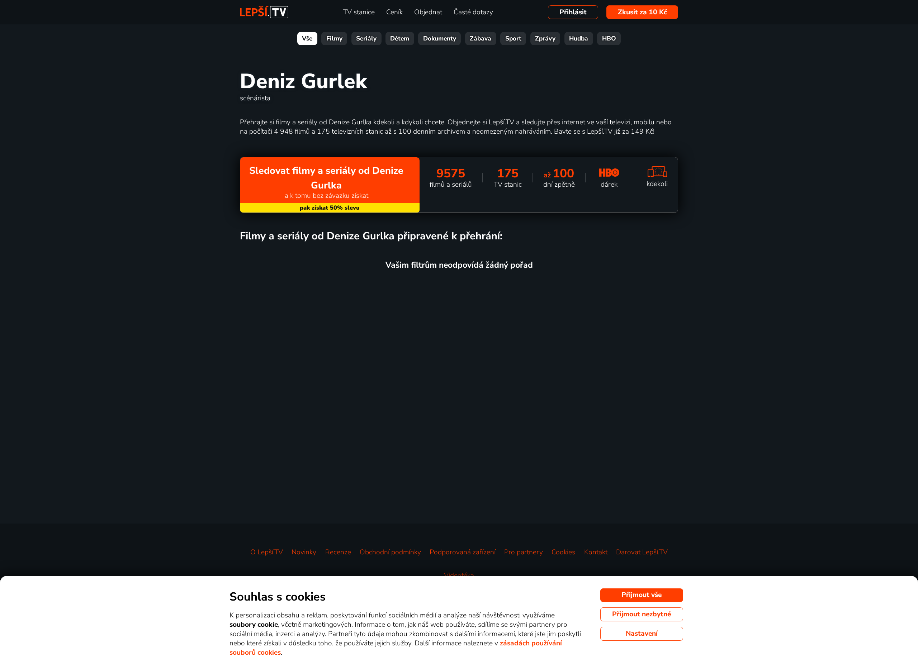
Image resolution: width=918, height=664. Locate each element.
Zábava (480, 38)
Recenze (338, 552)
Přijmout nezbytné (641, 614)
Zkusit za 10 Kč (642, 12)
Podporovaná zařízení (463, 552)
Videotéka (459, 575)
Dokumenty (439, 38)
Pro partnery (523, 552)
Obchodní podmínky (390, 552)
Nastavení (642, 633)
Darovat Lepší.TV (642, 552)
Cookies (563, 552)
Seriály (366, 38)
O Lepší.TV (266, 552)
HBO (609, 38)
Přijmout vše (641, 594)
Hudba (578, 38)
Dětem (399, 38)
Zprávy (545, 38)
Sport (513, 38)
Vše (307, 38)
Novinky (304, 552)
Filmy (334, 38)
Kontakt (595, 552)
